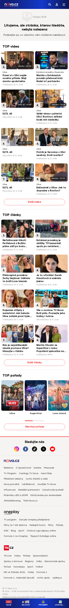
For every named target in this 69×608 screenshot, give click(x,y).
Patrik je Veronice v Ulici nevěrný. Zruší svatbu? (50, 153)
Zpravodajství (40, 555)
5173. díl (7, 152)
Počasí (7, 566)
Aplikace (57, 577)
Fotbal (39, 566)
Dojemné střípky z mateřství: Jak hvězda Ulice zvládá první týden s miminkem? (17, 313)
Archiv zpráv (43, 577)
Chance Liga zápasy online (41, 530)
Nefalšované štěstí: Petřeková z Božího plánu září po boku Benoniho (14, 243)
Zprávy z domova (13, 561)
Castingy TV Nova (28, 473)
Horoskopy (19, 566)
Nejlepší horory (38, 525)
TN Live (8, 555)
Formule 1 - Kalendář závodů (19, 577)
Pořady (59, 525)
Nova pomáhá (11, 484)
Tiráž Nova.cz (30, 500)
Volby (39, 561)
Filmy (50, 525)
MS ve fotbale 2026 (14, 572)
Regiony (29, 561)
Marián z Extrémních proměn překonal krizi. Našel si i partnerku (49, 78)
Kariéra (37, 467)
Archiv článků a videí (37, 478)
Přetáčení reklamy (13, 478)
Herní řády (46, 473)
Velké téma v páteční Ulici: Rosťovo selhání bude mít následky (49, 117)
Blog (13, 530)
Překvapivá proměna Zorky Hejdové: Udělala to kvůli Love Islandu (16, 278)
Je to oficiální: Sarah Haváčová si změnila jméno (49, 278)
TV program (10, 519)
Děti (6, 530)
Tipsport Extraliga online (43, 536)
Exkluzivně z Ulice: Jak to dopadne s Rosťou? (51, 189)
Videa (17, 555)
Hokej (31, 572)
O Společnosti (23, 467)
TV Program (10, 473)
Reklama (8, 467)
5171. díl (7, 187)
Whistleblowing (12, 500)
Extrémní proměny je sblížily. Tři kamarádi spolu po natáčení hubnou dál (48, 243)
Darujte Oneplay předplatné (34, 519)
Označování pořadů (53, 489)
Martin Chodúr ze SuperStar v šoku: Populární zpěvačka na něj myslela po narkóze (50, 348)
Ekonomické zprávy (55, 561)
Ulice (5, 72)
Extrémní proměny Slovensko (50, 72)
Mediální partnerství (29, 489)
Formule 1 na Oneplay (16, 536)
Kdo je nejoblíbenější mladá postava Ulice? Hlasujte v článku (16, 348)
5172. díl (7, 114)
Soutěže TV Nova (46, 484)
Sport (21, 530)
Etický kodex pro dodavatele (45, 495)
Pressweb (49, 467)
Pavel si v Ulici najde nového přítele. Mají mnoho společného (15, 78)
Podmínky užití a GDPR (16, 495)
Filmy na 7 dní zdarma (15, 525)
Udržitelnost (28, 484)
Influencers (10, 489)
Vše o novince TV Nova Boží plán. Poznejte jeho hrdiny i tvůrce (50, 313)
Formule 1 (41, 572)
